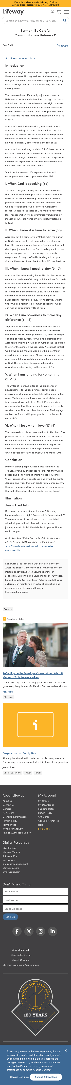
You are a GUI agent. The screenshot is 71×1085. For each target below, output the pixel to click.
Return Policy (45, 812)
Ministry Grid (9, 847)
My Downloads (46, 804)
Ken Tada (8, 691)
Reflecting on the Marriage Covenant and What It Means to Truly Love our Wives (33, 675)
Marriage (8, 697)
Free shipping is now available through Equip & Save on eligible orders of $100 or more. (35, 3)
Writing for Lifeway (13, 828)
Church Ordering (21, 959)
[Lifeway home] (13, 12)
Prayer (28, 772)
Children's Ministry (12, 772)
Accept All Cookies (46, 1077)
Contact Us (8, 804)
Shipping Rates (46, 808)
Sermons (8, 609)
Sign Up (10, 916)
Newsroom (8, 812)
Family (38, 772)
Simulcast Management (15, 863)
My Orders (43, 800)
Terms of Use (9, 824)
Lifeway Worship (11, 851)
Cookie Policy (19, 1066)
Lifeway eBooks (11, 867)
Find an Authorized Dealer (17, 832)
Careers (7, 808)
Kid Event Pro (10, 855)
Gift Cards (43, 816)
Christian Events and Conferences (21, 964)
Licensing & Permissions (15, 816)
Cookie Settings (19, 1077)
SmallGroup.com (11, 871)
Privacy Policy (10, 820)
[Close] (65, 1050)
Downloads (9, 859)
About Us (7, 800)
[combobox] (35, 20)
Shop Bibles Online (21, 954)
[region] (35, 1065)
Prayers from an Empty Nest (20, 753)
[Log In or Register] (52, 12)
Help (40, 824)
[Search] (64, 20)
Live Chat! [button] (44, 828)
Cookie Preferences (48, 820)
